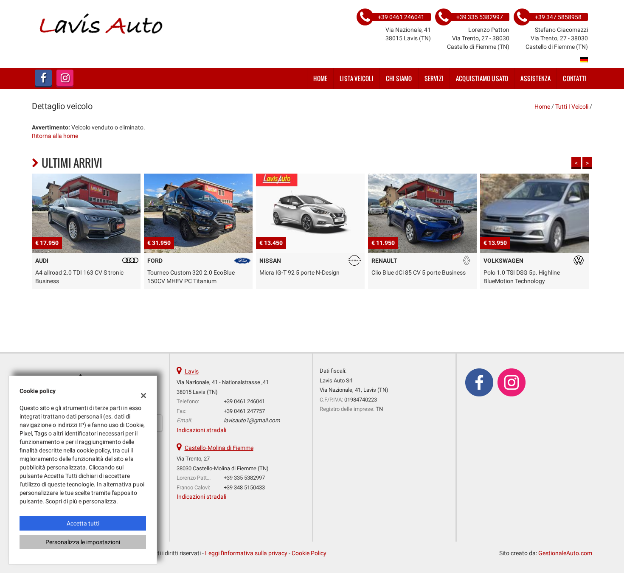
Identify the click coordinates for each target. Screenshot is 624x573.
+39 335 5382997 (244, 478)
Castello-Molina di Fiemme (219, 447)
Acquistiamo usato (482, 78)
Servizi (434, 78)
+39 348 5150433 (244, 487)
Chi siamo (399, 78)
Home (320, 78)
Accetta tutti (83, 523)
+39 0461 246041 (244, 401)
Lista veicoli (357, 78)
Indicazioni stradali (201, 430)
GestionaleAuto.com (565, 553)
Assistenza (535, 78)
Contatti (574, 78)
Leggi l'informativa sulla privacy (246, 553)
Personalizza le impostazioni (82, 542)
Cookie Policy (309, 553)
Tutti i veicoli (571, 106)
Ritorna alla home (55, 135)
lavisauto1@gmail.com (252, 420)
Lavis (192, 371)
